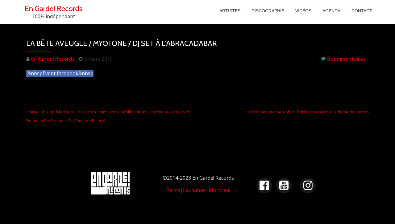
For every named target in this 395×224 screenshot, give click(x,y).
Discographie (268, 10)
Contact (361, 10)
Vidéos (303, 10)
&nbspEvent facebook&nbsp (60, 73)
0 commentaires (346, 58)
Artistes (229, 10)
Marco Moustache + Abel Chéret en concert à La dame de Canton (308, 112)
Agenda (331, 10)
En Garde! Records (53, 8)
